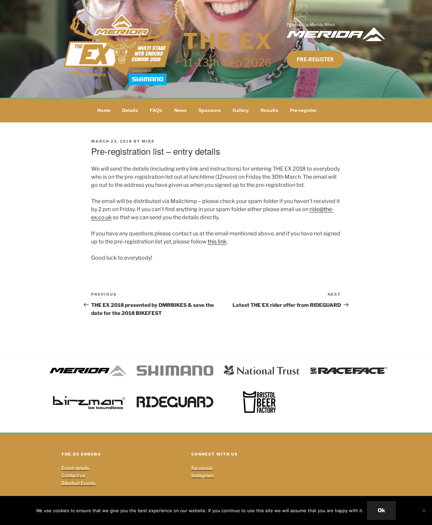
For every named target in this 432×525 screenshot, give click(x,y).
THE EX (228, 41)
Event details (75, 468)
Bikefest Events (78, 483)
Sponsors (209, 110)
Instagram (202, 475)
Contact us (73, 475)
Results (269, 110)
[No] (423, 510)
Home (103, 110)
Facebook (202, 468)
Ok (381, 510)
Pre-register (315, 59)
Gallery (241, 110)
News (180, 110)
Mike (148, 141)
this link (217, 241)
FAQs (156, 110)
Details (130, 110)
